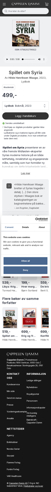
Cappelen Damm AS (18, 483)
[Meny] (4, 4)
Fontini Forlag (13, 469)
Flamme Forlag (13, 462)
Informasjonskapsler (36, 407)
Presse (10, 405)
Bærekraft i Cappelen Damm (34, 421)
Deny (25, 270)
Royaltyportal (33, 394)
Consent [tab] (9, 227)
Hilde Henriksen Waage (23, 77)
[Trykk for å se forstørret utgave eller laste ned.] (25, 33)
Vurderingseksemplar (17, 411)
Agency (10, 435)
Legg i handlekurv (25, 115)
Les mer (25, 173)
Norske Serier (13, 449)
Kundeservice (13, 384)
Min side (11, 391)
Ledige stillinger (34, 380)
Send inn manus (14, 398)
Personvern (32, 401)
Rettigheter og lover (33, 486)
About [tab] (42, 227)
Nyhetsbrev (32, 387)
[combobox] (25, 11)
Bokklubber (12, 442)
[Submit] (5, 11)
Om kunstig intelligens (32, 414)
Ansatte (10, 418)
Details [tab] (25, 227)
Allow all (25, 261)
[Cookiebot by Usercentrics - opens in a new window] (36, 219)
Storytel (10, 456)
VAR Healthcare (14, 476)
